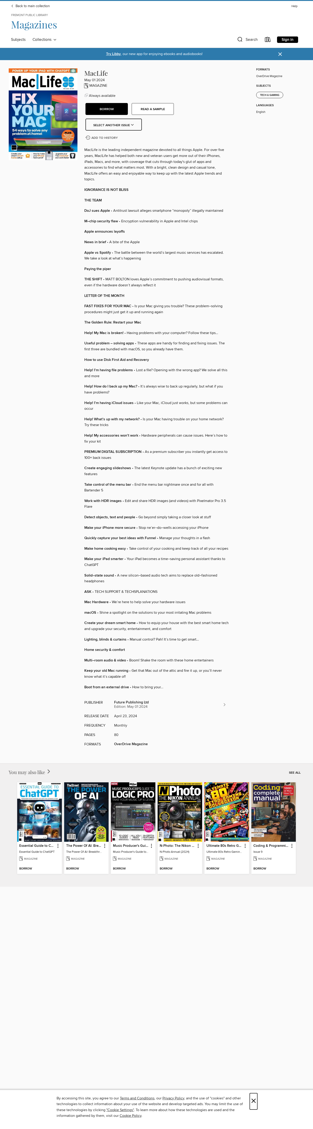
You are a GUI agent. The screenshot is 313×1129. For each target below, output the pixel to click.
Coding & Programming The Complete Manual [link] (271, 846)
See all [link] (295, 773)
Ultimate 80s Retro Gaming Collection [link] (224, 846)
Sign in (288, 39)
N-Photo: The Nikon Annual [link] (178, 846)
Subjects (18, 39)
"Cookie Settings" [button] (120, 1110)
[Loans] (268, 40)
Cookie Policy (130, 1115)
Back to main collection (32, 6)
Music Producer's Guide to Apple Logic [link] (131, 846)
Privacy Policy (173, 1098)
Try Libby (113, 54)
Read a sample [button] (153, 109)
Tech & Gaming (269, 95)
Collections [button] (43, 39)
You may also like (27, 772)
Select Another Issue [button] (112, 125)
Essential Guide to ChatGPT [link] (37, 846)
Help (294, 6)
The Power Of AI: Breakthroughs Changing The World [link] (84, 846)
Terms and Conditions (137, 1098)
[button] (247, 40)
